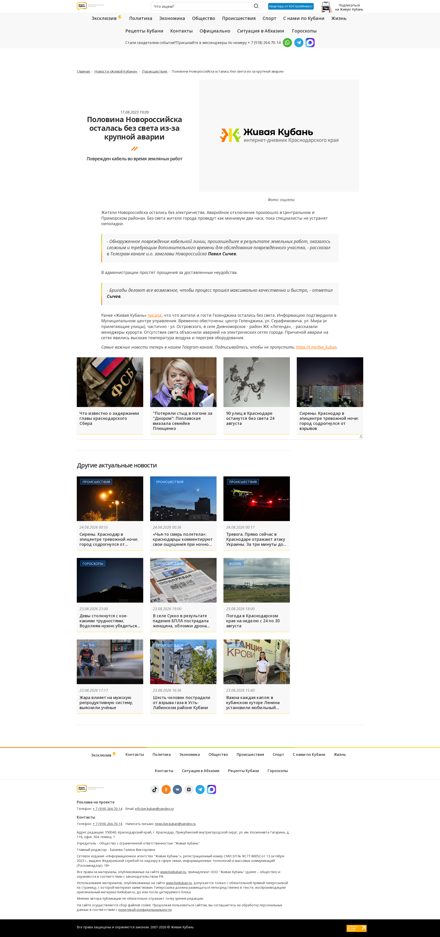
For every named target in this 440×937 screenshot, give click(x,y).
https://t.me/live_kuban (316, 347)
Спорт (269, 18)
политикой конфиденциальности (145, 909)
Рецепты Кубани (144, 31)
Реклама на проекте (96, 802)
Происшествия (239, 18)
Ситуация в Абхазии (260, 31)
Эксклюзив (105, 18)
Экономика (172, 18)
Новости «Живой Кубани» (116, 71)
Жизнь (338, 18)
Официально (215, 31)
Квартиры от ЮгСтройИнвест (291, 6)
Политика (140, 18)
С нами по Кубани (303, 18)
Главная (84, 71)
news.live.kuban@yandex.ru (175, 824)
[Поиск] (256, 6)
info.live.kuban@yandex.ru (154, 808)
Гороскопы (304, 31)
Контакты (181, 31)
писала (155, 315)
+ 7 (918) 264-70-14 (107, 808)
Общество (203, 18)
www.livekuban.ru (173, 872)
